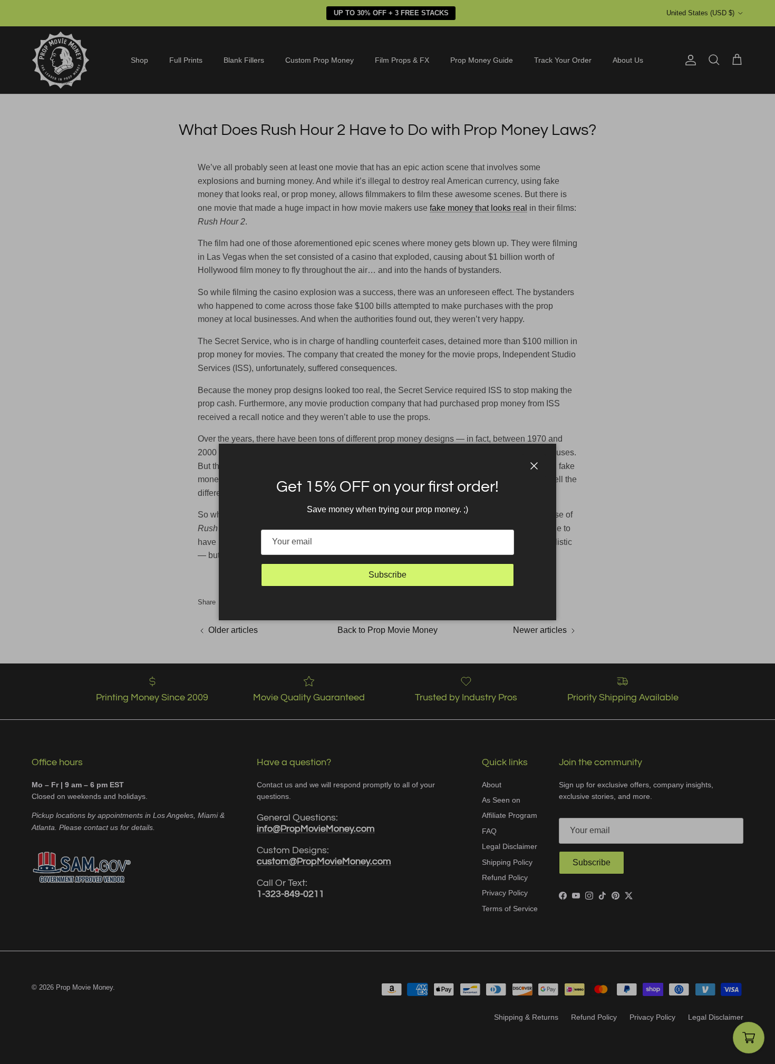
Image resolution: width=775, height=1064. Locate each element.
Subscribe (387, 574)
